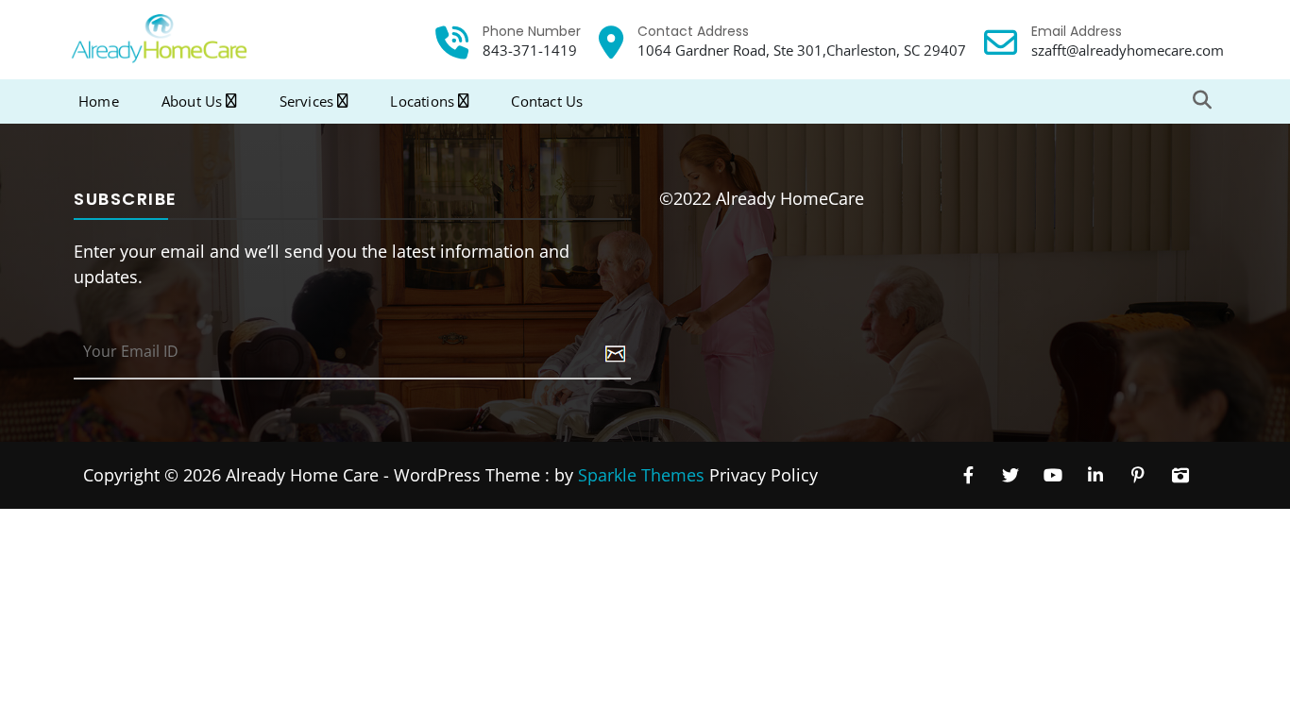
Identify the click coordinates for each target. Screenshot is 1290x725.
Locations (422, 101)
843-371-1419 (530, 50)
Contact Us (547, 101)
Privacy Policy (763, 475)
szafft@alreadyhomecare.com (1127, 50)
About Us (192, 101)
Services (307, 101)
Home (98, 101)
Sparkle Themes (641, 475)
